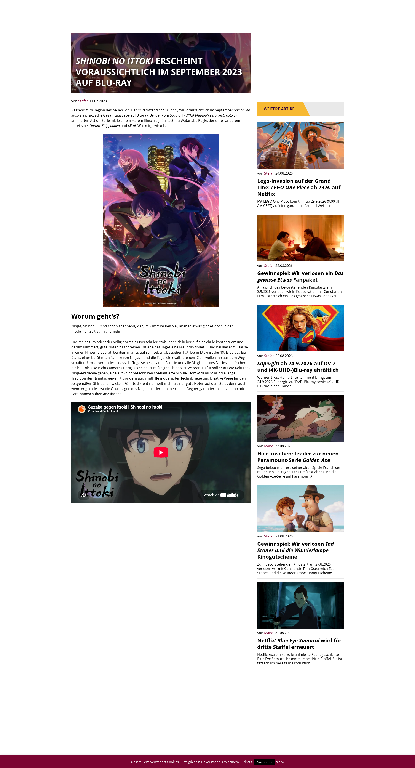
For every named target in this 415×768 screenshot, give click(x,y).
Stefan (83, 101)
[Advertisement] (161, 539)
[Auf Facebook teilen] (337, 162)
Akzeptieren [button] (264, 762)
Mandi (269, 446)
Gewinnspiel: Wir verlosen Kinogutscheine (295, 550)
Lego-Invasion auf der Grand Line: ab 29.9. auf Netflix (298, 187)
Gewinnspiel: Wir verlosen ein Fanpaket (300, 276)
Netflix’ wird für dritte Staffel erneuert (299, 643)
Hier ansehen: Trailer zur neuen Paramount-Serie (298, 456)
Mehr (280, 762)
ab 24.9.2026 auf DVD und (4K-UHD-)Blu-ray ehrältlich (298, 366)
